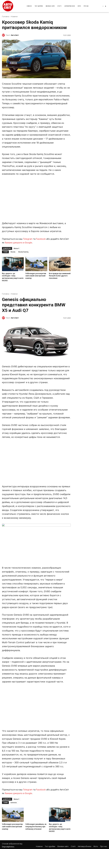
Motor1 (16, 248)
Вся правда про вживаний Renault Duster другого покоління (60, 276)
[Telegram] (106, 6)
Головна (5, 16)
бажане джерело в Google (18, 242)
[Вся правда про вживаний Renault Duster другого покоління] (60, 264)
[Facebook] (103, 6)
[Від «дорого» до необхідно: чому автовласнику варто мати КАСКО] (13, 264)
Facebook (41, 239)
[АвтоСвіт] (4, 35)
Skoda (13, 252)
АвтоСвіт (15, 35)
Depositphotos (8, 846)
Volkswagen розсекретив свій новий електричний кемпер (35, 276)
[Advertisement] (36, 199)
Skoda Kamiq (23, 252)
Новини (14, 16)
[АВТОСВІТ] (8, 6)
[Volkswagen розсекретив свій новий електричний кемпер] (36, 264)
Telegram (28, 239)
